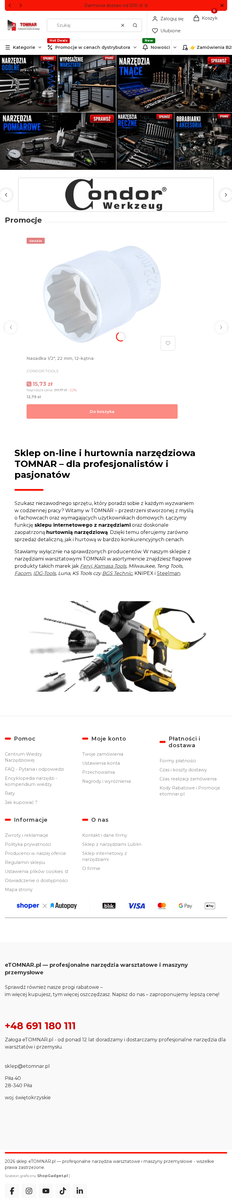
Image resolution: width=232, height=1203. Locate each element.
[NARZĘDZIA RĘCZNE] (145, 141)
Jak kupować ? (21, 802)
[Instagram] (29, 1191)
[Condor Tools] (116, 195)
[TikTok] (63, 1191)
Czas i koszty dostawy (183, 770)
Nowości (160, 47)
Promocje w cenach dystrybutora (92, 47)
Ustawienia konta (101, 763)
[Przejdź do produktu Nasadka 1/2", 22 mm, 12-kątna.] (102, 294)
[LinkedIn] (79, 1191)
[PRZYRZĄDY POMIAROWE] (58, 141)
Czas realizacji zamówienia (188, 779)
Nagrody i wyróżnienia (106, 781)
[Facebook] (12, 1191)
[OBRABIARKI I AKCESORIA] (203, 141)
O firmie (91, 868)
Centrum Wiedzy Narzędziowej (23, 757)
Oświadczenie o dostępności (36, 880)
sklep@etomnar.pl (27, 1066)
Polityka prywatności (28, 844)
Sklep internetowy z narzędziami (104, 856)
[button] (222, 5)
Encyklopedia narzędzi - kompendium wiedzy (31, 781)
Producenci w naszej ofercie (35, 853)
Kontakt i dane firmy (104, 835)
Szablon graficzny (36, 1175)
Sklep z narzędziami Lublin (111, 844)
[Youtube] (46, 1191)
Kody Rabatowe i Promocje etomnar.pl (190, 791)
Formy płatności (178, 760)
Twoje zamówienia (102, 754)
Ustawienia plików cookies (34, 871)
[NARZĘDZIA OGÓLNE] (29, 83)
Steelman (168, 573)
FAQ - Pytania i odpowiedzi (34, 769)
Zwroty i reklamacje (26, 835)
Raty (10, 793)
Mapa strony (19, 889)
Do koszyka (102, 411)
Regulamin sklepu (25, 862)
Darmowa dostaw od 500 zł (114, 5)
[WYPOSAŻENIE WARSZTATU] (87, 83)
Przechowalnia (98, 772)
